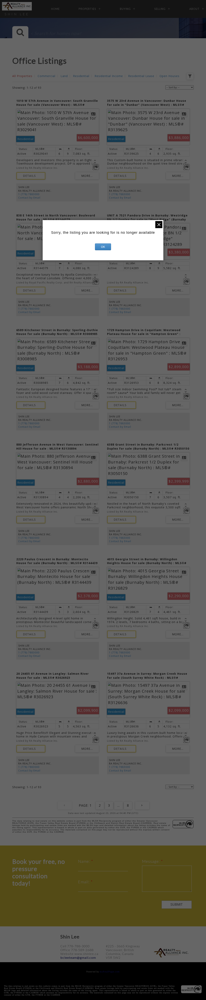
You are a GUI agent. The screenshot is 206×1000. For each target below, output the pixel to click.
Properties (87, 8)
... (118, 805)
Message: (151, 861)
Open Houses (169, 76)
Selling (160, 8)
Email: (84, 881)
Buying (125, 8)
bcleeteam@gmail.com (78, 957)
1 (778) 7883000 (28, 194)
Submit (176, 904)
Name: (84, 861)
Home (55, 8)
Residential (81, 76)
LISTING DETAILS (30, 175)
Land (64, 76)
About (194, 8)
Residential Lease (141, 76)
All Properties (22, 76)
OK (103, 246)
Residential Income (109, 76)
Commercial (46, 76)
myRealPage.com (110, 971)
